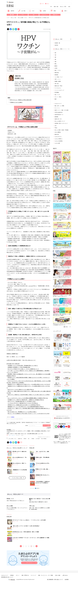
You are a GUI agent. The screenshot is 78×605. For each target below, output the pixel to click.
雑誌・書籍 (12, 14)
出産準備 (44, 10)
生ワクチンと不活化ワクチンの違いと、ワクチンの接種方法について (23, 369)
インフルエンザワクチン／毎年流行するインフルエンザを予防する (23, 403)
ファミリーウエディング (59, 90)
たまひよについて (58, 103)
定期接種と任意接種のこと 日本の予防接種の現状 (19, 367)
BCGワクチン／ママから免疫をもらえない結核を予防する (21, 389)
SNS (33, 14)
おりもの (31, 286)
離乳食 (55, 10)
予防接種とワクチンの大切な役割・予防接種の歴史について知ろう (23, 365)
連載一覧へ (66, 326)
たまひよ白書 (57, 143)
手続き (56, 127)
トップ (8, 17)
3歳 (55, 59)
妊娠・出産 (56, 6)
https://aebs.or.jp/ (61, 439)
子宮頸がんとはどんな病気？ (16, 102)
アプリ (23, 14)
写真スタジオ (55, 14)
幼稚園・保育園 (58, 81)
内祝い (48, 3)
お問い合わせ (65, 575)
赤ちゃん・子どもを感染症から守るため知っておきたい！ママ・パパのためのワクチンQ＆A (28, 413)
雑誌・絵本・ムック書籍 (59, 105)
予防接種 (29, 90)
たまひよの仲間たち (58, 138)
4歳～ (29, 438)
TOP (51, 6)
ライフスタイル (58, 88)
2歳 (55, 57)
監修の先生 (57, 134)
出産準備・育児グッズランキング (61, 123)
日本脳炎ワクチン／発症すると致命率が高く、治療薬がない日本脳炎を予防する (26, 399)
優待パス (66, 10)
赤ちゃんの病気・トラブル (22, 17)
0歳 (55, 52)
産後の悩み (57, 72)
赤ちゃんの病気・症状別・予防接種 (61, 130)
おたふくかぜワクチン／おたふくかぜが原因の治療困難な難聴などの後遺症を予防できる (28, 398)
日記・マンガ (57, 94)
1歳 (55, 55)
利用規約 (12, 575)
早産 (13, 315)
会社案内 (67, 579)
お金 (55, 125)
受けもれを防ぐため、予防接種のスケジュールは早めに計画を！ (22, 411)
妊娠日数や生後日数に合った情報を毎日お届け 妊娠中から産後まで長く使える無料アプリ (29, 559)
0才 (39, 250)
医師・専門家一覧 (25, 575)
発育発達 (25, 438)
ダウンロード (29, 562)
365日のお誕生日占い (59, 112)
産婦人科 (9, 204)
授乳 (11, 206)
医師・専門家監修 (43, 438)
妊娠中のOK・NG (58, 119)
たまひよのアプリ (58, 136)
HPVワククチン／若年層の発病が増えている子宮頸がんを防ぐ (22, 401)
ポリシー (17, 575)
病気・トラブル (58, 70)
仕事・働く (57, 83)
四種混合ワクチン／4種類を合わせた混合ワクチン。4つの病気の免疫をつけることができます (29, 384)
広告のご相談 (57, 575)
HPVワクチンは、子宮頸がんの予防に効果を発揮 (20, 100)
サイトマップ (33, 575)
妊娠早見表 (12, 10)
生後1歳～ (57, 45)
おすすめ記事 (37, 438)
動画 (55, 99)
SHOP (42, 3)
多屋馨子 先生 (19, 78)
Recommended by (32, 488)
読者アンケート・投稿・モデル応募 (61, 110)
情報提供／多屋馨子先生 (12, 353)
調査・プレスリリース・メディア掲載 (45, 575)
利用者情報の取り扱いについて (7, 577)
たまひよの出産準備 (58, 141)
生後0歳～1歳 (57, 43)
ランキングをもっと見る (17, 477)
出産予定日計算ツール (59, 114)
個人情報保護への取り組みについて (55, 579)
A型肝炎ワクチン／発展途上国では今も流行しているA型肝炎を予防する (24, 405)
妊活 (69, 6)
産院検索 (56, 116)
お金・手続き (23, 10)
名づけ (33, 10)
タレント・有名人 (58, 96)
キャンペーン (44, 14)
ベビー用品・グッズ (58, 77)
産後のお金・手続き (58, 85)
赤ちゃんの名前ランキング (60, 121)
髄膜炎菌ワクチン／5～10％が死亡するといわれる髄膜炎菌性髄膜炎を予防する (26, 406)
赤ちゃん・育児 (63, 6)
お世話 (56, 68)
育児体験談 (57, 92)
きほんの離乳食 (58, 132)
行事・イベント (58, 79)
